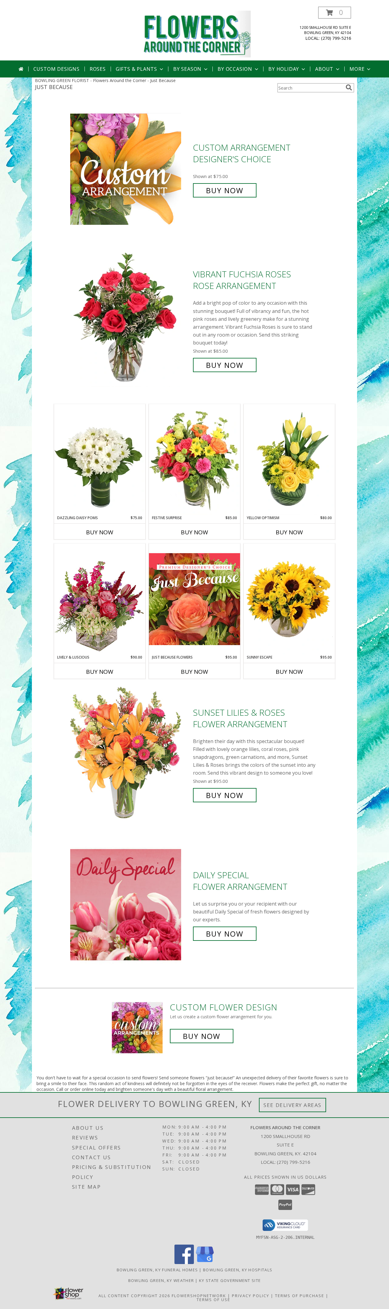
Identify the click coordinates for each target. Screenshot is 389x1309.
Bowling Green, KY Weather (161, 1280)
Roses (98, 69)
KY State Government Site (230, 1280)
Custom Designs (56, 69)
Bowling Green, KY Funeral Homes (157, 1270)
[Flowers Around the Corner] (196, 33)
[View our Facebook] (184, 1262)
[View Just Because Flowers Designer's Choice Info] (194, 599)
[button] (334, 13)
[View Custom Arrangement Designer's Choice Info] (130, 169)
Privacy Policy (250, 1295)
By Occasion (235, 69)
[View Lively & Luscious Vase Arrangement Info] (99, 599)
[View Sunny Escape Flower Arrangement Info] (289, 599)
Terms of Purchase (299, 1295)
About (324, 69)
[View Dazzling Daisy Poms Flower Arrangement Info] (99, 459)
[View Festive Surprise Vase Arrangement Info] (194, 459)
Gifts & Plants (136, 69)
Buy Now (224, 190)
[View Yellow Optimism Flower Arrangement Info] (289, 459)
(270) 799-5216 (336, 38)
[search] (349, 87)
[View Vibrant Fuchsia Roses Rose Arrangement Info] (130, 320)
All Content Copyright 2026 (134, 1295)
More (356, 69)
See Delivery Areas (292, 1105)
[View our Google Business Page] (205, 1262)
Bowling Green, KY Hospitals (237, 1270)
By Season (187, 69)
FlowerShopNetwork (199, 1295)
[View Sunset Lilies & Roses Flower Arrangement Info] (130, 754)
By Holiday (283, 69)
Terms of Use (213, 1299)
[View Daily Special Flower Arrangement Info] (130, 904)
